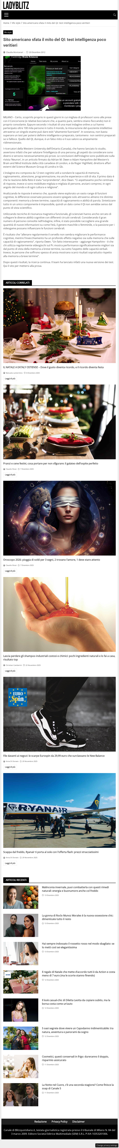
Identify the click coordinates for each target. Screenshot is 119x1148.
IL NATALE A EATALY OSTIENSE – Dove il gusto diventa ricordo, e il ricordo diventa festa (53, 367)
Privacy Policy (59, 1121)
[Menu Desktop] (6, 14)
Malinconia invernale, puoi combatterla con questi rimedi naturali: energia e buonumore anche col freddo (75, 889)
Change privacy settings (107, 1145)
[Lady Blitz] (16, 5)
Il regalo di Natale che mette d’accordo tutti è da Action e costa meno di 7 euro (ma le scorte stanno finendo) (78, 973)
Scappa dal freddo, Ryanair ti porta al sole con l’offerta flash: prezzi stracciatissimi (51, 852)
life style (8, 32)
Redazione (40, 1121)
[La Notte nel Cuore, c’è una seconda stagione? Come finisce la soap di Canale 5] (20, 1094)
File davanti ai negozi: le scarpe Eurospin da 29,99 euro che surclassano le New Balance (54, 755)
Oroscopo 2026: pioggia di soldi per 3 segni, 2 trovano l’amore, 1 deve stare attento (51, 559)
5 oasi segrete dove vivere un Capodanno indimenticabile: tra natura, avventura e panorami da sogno (77, 1030)
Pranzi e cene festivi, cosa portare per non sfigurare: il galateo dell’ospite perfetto (50, 463)
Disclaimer (78, 1121)
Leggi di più (10, 378)
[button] (114, 15)
